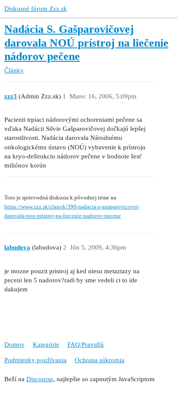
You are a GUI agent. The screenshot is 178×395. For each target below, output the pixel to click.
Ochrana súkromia (99, 360)
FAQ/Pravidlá (85, 344)
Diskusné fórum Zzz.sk (35, 8)
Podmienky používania (35, 360)
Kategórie (46, 344)
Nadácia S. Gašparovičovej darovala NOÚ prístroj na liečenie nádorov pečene (86, 43)
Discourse (39, 379)
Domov (14, 344)
